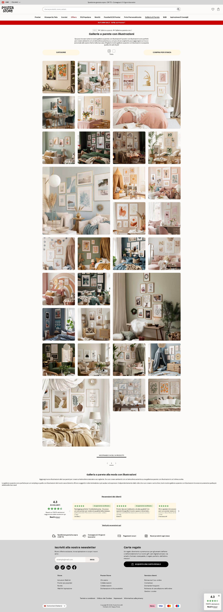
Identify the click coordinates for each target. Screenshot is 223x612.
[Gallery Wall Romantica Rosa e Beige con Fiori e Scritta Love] (164, 218)
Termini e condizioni (87, 598)
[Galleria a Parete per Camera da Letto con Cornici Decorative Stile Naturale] (94, 289)
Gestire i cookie (150, 591)
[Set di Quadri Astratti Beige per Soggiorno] (94, 359)
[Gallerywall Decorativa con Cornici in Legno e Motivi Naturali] (94, 324)
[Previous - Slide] (70, 511)
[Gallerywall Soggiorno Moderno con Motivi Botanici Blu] (129, 395)
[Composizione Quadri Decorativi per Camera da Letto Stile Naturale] (76, 413)
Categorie (61, 52)
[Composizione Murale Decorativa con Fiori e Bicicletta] (94, 112)
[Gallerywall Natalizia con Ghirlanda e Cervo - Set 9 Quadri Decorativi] (147, 307)
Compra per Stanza (162, 52)
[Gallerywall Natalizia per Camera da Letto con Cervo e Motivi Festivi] (94, 148)
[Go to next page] (116, 463)
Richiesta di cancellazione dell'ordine (158, 588)
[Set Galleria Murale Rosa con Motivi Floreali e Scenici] (164, 183)
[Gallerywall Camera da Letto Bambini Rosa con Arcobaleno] (58, 289)
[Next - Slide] (179, 511)
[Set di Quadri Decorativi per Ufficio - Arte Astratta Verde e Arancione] (58, 112)
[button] (113, 51)
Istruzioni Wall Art (64, 580)
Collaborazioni (105, 583)
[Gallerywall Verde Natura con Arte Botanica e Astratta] (58, 359)
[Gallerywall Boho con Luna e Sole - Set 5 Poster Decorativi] (129, 218)
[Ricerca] (178, 9)
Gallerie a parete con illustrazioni (127, 30)
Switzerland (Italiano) (54, 606)
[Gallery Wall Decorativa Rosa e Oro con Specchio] (164, 253)
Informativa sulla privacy (133, 598)
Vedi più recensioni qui (111, 525)
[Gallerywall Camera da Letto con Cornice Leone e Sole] (94, 253)
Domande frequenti (151, 586)
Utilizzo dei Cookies (104, 598)
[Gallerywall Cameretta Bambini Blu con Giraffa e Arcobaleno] (164, 359)
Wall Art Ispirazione (64, 588)
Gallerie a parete (106, 30)
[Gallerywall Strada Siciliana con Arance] (58, 77)
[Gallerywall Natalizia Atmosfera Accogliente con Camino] (129, 148)
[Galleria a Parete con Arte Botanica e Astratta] (164, 148)
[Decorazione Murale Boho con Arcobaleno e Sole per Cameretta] (129, 183)
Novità (59, 586)
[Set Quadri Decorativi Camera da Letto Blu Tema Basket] (58, 324)
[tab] (213, 9)
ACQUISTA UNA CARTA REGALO (148, 564)
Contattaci (148, 583)
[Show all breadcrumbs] (95, 30)
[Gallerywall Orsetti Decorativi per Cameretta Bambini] (58, 253)
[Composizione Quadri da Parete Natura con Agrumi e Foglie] (164, 395)
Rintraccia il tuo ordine (153, 580)
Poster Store (117, 605)
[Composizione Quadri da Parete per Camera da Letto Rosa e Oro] (147, 95)
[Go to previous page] (107, 463)
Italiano (15, 2)
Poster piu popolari (64, 583)
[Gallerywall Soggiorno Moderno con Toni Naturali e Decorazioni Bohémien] (94, 77)
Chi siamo (104, 580)
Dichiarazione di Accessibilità (111, 588)
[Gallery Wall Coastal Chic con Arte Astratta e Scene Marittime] (76, 201)
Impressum (118, 598)
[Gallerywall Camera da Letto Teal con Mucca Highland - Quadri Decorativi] (129, 253)
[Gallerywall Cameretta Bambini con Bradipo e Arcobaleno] (129, 359)
